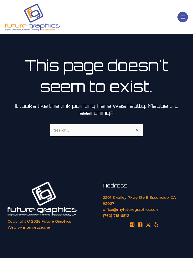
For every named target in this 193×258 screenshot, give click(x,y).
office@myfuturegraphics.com (131, 209)
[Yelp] (156, 224)
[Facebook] (140, 224)
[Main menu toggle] (182, 17)
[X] (148, 224)
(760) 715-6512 (116, 215)
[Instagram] (132, 224)
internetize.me (36, 227)
